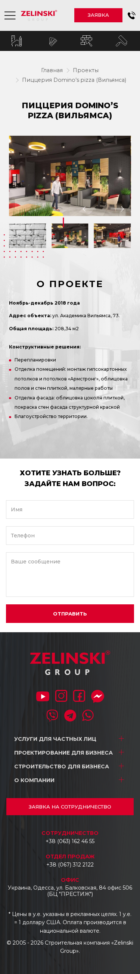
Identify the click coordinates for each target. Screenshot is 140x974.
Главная (52, 70)
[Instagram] (61, 696)
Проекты (86, 70)
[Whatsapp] (88, 716)
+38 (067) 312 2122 (70, 864)
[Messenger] (97, 697)
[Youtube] (42, 697)
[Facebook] (79, 696)
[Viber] (52, 716)
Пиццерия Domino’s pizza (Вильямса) (74, 80)
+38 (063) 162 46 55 (70, 841)
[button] (132, 15)
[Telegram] (70, 716)
